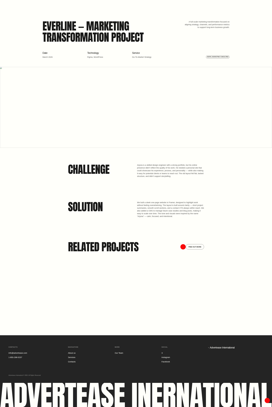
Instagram (166, 357)
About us (72, 353)
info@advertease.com (17, 353)
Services (71, 357)
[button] (192, 246)
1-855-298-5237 (15, 357)
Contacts (72, 362)
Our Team (119, 353)
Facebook (166, 362)
